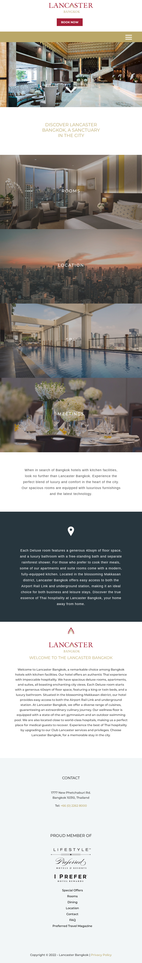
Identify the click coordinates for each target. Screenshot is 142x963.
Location (72, 908)
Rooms (72, 896)
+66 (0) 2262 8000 (74, 805)
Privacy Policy (101, 955)
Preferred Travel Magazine (72, 926)
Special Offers (72, 890)
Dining (72, 902)
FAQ (72, 920)
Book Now (69, 22)
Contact (72, 914)
